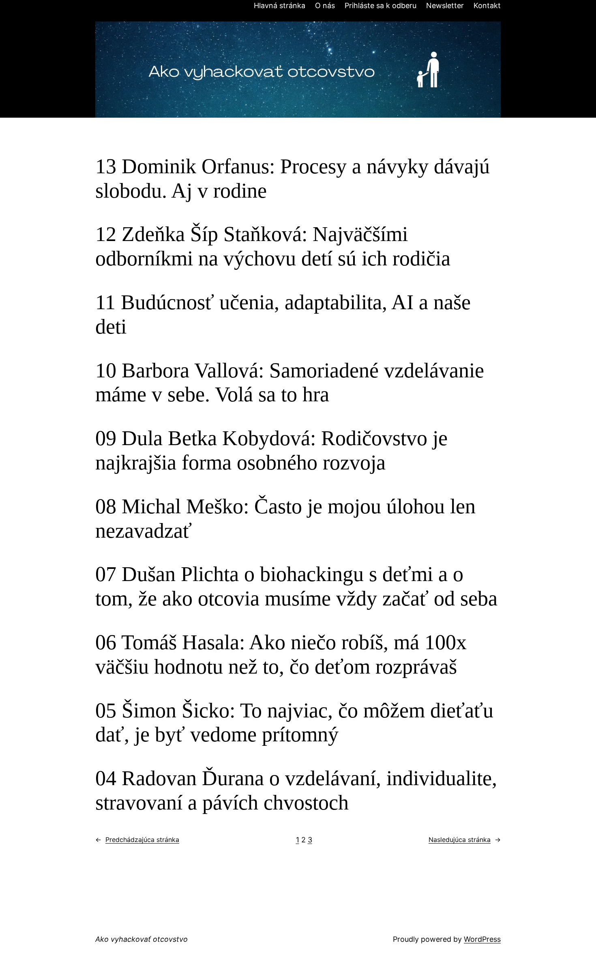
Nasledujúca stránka (465, 839)
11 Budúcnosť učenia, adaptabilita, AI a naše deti (283, 314)
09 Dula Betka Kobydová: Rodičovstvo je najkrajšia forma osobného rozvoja (271, 450)
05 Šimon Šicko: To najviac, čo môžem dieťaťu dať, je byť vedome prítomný (294, 722)
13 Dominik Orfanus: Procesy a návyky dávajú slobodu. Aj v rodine (292, 178)
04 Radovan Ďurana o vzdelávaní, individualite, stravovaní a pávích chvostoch (296, 790)
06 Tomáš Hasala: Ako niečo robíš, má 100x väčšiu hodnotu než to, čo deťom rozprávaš (281, 654)
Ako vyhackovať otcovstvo (141, 939)
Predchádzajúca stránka (137, 839)
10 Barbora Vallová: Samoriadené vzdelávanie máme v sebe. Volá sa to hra (289, 382)
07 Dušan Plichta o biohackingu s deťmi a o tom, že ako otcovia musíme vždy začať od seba (296, 586)
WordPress (482, 939)
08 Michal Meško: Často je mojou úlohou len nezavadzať (285, 518)
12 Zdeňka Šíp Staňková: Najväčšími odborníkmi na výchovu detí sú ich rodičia (272, 246)
